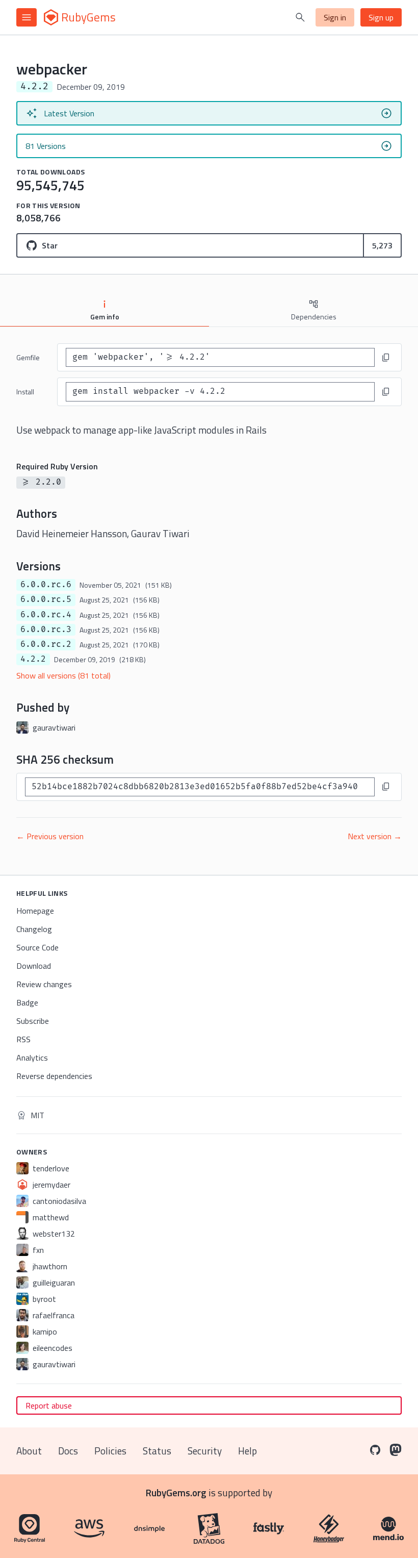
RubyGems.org (176, 1492)
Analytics (32, 1057)
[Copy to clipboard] (386, 357)
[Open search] (300, 17)
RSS (23, 1039)
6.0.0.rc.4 (45, 615)
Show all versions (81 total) (63, 675)
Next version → (375, 836)
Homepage (35, 910)
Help (247, 1450)
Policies (110, 1450)
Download (33, 966)
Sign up (381, 17)
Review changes (44, 984)
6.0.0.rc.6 (45, 585)
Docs (68, 1450)
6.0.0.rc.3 (45, 629)
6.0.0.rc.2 (45, 644)
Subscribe (32, 1021)
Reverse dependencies (54, 1076)
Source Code (37, 947)
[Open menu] (26, 17)
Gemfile (28, 357)
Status (157, 1450)
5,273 (382, 245)
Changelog (34, 929)
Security (205, 1450)
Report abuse (48, 1405)
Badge (27, 1002)
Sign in (335, 17)
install (25, 391)
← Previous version (50, 836)
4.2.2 (33, 659)
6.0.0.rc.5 (45, 599)
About (29, 1450)
